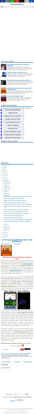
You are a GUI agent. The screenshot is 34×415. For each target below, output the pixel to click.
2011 (4, 234)
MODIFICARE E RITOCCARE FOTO (12, 116)
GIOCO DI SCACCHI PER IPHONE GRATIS (12, 217)
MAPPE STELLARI (12, 113)
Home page (17, 361)
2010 (4, 236)
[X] (21, 1)
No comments (17, 243)
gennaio (6, 230)
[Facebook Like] (7, 1)
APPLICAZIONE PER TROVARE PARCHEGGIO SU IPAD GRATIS (17, 204)
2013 (4, 179)
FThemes (12, 411)
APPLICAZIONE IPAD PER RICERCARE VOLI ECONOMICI (16, 213)
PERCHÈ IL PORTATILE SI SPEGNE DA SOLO (17, 72)
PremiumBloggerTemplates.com (11, 412)
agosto (6, 189)
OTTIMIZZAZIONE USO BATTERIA (12, 134)
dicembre (6, 181)
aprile (5, 224)
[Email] (26, 1)
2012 (4, 232)
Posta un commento (5, 367)
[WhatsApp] (12, 1)
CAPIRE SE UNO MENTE (13, 125)
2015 (4, 175)
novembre (6, 183)
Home (2, 353)
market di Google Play (15, 270)
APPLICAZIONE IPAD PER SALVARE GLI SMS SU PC (15, 202)
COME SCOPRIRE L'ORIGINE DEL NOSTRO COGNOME (15, 209)
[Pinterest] (17, 1)
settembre (6, 187)
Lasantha (26, 411)
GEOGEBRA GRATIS (13, 128)
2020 (4, 169)
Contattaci (12, 400)
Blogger (15, 409)
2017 (4, 171)
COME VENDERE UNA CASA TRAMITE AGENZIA (14, 200)
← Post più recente (5, 361)
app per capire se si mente (11, 353)
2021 (4, 167)
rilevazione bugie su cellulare (11, 355)
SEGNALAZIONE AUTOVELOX (12, 122)
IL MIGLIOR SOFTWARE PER (17, 4)
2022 (4, 165)
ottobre (6, 185)
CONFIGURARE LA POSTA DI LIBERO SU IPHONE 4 (19, 80)
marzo (5, 226)
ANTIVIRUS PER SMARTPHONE (12, 110)
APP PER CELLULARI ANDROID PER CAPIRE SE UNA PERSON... (18, 219)
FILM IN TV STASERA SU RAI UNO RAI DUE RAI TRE (15, 211)
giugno (6, 193)
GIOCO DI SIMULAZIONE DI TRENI (15, 96)
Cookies (20, 409)
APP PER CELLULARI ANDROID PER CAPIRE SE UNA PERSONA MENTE (17, 240)
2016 (4, 173)
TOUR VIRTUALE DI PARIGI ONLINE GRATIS (13, 215)
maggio (6, 195)
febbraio (6, 228)
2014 (4, 177)
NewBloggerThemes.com (24, 412)
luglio (5, 191)
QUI (29, 343)
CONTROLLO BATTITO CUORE (12, 119)
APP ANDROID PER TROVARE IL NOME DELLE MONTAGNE (17, 221)
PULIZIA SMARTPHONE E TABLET (12, 131)
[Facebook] (2, 1)
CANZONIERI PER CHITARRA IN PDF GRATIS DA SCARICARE (17, 196)
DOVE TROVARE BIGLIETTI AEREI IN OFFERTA (14, 198)
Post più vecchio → (28, 361)
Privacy (24, 409)
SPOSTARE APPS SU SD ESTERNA (13, 137)
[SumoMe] (31, 1)
